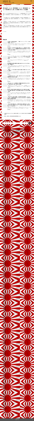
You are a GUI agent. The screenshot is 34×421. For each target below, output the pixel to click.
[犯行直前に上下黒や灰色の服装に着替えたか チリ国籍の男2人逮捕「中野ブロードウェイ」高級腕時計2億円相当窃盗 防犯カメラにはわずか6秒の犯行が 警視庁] (5, 50)
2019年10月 (5, 229)
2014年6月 (4, 296)
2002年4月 (4, 404)
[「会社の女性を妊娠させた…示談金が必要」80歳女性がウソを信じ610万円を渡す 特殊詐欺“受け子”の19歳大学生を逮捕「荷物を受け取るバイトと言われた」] (5, 106)
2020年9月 (4, 218)
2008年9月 (4, 362)
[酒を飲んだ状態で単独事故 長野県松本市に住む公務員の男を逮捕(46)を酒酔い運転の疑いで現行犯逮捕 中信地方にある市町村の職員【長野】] (5, 91)
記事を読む (8, 54)
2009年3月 (4, 356)
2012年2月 (4, 321)
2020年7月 (4, 220)
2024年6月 (4, 171)
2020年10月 (5, 217)
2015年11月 (5, 278)
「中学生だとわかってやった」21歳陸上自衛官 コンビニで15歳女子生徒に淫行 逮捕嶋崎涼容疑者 (17, 113)
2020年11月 (5, 216)
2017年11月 (5, 253)
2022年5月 (4, 197)
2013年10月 (5, 303)
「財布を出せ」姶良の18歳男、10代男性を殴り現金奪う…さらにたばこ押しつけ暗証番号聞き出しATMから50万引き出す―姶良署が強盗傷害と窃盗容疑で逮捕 (19, 97)
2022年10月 (5, 192)
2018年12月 (5, 240)
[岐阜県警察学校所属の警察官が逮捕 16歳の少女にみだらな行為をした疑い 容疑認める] (5, 65)
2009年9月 (4, 350)
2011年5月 (4, 330)
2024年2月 (4, 175)
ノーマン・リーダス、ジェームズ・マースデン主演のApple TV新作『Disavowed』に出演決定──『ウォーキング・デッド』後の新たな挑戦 (19, 57)
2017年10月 (5, 254)
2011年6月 (4, 329)
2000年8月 (4, 409)
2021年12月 (5, 202)
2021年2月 (4, 213)
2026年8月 (4, 144)
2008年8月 (4, 363)
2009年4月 (4, 355)
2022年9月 (4, 193)
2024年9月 (4, 168)
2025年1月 (4, 164)
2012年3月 (4, 320)
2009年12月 (5, 347)
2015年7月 (4, 282)
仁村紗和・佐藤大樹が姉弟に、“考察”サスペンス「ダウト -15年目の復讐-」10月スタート (17, 129)
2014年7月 (4, 295)
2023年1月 (4, 189)
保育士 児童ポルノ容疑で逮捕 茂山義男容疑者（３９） (12, 116)
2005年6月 (4, 389)
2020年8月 (4, 219)
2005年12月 (5, 386)
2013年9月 (4, 304)
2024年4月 (4, 173)
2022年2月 (4, 200)
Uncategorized (5, 414)
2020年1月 (4, 226)
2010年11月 (5, 336)
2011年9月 (4, 326)
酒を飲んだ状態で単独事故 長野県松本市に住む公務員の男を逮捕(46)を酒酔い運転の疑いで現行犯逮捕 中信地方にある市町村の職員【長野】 (18, 90)
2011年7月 (4, 328)
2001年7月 (4, 407)
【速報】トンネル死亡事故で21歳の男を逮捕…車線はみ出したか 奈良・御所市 (14, 134)
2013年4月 (4, 309)
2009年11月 (5, 348)
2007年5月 (4, 374)
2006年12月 (5, 379)
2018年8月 (4, 244)
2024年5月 (4, 172)
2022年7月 (4, 195)
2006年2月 (4, 385)
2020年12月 (5, 215)
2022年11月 (5, 191)
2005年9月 (4, 388)
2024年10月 (5, 167)
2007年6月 (4, 373)
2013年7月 (4, 306)
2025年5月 (4, 160)
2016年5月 (4, 272)
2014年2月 (4, 300)
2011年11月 (5, 324)
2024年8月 (4, 169)
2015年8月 (4, 281)
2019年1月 (4, 239)
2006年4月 (4, 383)
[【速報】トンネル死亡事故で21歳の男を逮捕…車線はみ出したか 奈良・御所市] (5, 71)
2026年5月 (4, 147)
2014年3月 (4, 299)
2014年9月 (4, 293)
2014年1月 (4, 301)
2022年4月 (4, 198)
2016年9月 (4, 268)
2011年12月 (5, 323)
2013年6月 (4, 307)
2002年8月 (4, 403)
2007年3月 (4, 376)
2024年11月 (5, 166)
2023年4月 (4, 186)
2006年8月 (4, 381)
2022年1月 (4, 201)
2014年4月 (4, 298)
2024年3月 (4, 174)
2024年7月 (4, 170)
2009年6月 (4, 353)
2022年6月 (4, 196)
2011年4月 (4, 331)
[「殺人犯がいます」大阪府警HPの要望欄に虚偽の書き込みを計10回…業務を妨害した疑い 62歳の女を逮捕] (5, 85)
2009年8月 (4, 351)
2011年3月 (4, 332)
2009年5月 (4, 354)
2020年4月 (4, 223)
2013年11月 (5, 302)
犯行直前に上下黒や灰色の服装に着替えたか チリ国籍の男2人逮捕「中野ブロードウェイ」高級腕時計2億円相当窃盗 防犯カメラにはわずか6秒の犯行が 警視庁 (18, 49)
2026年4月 (4, 148)
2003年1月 (4, 402)
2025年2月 (4, 163)
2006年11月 (5, 380)
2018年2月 (4, 250)
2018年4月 (4, 248)
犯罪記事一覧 (6, 1)
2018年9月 (4, 243)
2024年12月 (5, 165)
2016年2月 (4, 275)
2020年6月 (4, 221)
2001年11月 (5, 405)
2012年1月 (4, 322)
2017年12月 (5, 252)
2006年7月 (4, 382)
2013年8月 (4, 305)
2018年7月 (4, 245)
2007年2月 (4, 377)
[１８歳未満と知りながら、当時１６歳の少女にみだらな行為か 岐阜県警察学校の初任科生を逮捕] (5, 78)
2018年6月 (4, 246)
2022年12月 (5, 190)
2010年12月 (5, 335)
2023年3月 (4, 187)
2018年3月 (4, 249)
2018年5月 (4, 247)
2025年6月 (4, 159)
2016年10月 (5, 267)
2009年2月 (4, 357)
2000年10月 (5, 408)
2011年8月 (4, 327)
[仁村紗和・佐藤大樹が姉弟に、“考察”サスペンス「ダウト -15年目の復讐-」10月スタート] (5, 43)
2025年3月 (4, 162)
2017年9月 (4, 255)
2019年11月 (5, 228)
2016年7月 (4, 270)
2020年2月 (4, 225)
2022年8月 (4, 194)
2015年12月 (5, 277)
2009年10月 (5, 349)
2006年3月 (4, 384)
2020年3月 (4, 224)
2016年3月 (4, 274)
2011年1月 (4, 334)
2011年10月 (5, 325)
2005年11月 (5, 387)
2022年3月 (4, 199)
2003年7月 (4, 400)
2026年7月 (4, 145)
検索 (30, 123)
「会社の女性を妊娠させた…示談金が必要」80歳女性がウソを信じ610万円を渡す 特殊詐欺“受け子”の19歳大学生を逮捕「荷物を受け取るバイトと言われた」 (19, 105)
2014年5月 (4, 297)
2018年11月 (5, 241)
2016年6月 (4, 271)
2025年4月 (4, 161)
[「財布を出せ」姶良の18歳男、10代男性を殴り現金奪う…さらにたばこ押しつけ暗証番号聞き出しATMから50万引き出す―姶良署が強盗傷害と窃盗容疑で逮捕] (5, 98)
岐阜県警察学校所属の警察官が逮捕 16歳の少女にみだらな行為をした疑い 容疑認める (16, 133)
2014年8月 (4, 294)
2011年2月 (4, 333)
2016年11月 (5, 266)
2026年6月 (4, 146)
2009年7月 (4, 352)
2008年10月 (5, 361)
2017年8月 (4, 256)
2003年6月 (4, 401)
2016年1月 (4, 276)
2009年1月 (4, 358)
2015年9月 (4, 280)
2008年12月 (5, 359)
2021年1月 (4, 214)
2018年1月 (4, 251)
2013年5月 (4, 308)
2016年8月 (4, 269)
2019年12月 (5, 227)
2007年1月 (4, 378)
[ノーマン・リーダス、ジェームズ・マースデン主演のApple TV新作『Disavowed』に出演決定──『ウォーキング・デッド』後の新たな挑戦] (5, 58)
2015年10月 (5, 279)
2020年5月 (4, 222)
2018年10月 (5, 242)
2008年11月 (5, 360)
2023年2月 (4, 188)
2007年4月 (4, 375)
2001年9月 (4, 406)
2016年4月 (4, 273)
